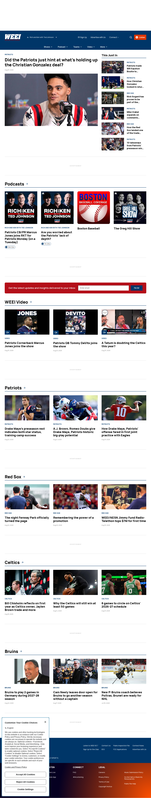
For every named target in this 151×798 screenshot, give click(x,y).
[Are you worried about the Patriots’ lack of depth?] (57, 207)
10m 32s (11, 247)
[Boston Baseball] (93, 207)
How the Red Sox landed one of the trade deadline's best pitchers (135, 133)
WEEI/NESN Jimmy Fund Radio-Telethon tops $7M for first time (124, 519)
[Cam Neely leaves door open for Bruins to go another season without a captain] (75, 671)
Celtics (12, 562)
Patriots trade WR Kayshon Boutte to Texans (134, 70)
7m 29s (47, 244)
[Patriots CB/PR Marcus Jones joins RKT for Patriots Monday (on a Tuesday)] (21, 207)
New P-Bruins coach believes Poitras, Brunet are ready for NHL (122, 695)
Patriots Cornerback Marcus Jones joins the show (24, 344)
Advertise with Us (98, 37)
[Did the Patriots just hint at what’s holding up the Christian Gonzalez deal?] (51, 100)
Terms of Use (104, 782)
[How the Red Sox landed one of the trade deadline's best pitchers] (113, 128)
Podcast (61, 47)
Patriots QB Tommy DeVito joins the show (75, 344)
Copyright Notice (105, 787)
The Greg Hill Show (127, 228)
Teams (76, 47)
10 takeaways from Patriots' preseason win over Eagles (134, 147)
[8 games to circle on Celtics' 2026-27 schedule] (124, 582)
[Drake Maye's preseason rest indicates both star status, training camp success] (27, 407)
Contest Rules (138, 746)
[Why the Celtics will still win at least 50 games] (75, 582)
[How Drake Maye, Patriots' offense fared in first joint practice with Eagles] (124, 407)
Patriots (9, 54)
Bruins (11, 651)
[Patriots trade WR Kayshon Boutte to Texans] (113, 67)
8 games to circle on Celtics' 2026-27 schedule (121, 604)
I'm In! (136, 288)
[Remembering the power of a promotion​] (75, 496)
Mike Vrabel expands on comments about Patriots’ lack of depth (135, 118)
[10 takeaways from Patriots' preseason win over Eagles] (113, 144)
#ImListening (78, 777)
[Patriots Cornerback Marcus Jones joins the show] (27, 322)
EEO (103, 749)
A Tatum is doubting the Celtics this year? (123, 344)
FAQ (74, 772)
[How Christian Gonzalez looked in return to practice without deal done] (113, 82)
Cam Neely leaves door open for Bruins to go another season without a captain (75, 695)
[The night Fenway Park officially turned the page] (27, 496)
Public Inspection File (121, 746)
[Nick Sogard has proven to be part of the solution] (113, 98)
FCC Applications (120, 749)
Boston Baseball (88, 228)
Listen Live (51, 772)
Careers (102, 772)
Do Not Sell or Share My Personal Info (133, 778)
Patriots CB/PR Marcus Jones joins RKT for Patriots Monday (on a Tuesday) (21, 237)
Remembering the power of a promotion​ (73, 519)
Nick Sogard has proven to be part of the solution (135, 100)
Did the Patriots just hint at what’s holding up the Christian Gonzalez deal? (51, 62)
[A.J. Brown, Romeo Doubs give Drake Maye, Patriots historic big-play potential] (75, 407)
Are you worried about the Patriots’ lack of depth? (56, 235)
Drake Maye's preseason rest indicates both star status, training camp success (25, 432)
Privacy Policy (104, 777)
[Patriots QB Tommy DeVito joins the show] (75, 322)
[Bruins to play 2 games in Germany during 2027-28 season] (27, 671)
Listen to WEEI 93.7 (90, 746)
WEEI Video (16, 302)
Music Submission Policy (133, 772)
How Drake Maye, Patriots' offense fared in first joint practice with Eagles (120, 432)
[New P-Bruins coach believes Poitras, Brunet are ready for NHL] (124, 671)
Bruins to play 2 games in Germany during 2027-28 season (22, 695)
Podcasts (14, 183)
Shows (47, 47)
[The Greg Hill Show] (130, 207)
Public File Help (130, 784)
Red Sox (130, 93)
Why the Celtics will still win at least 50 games (74, 604)
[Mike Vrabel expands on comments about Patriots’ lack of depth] (113, 113)
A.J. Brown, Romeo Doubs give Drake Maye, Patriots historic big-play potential (74, 432)
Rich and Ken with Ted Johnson (19, 228)
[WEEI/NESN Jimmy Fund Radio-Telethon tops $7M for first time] (124, 496)
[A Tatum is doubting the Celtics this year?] (124, 322)
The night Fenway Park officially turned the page (27, 519)
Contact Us (106, 746)
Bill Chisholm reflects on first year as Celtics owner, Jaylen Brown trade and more (25, 606)
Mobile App (51, 777)
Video (89, 47)
